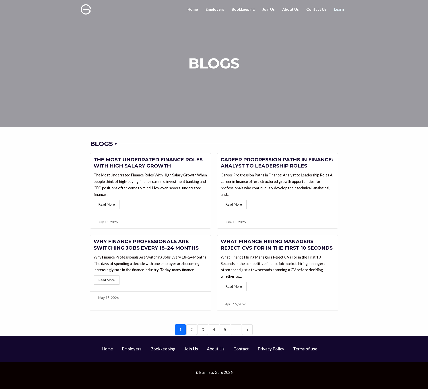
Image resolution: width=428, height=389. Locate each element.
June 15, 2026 (235, 222)
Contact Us (316, 9)
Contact (241, 348)
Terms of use (305, 348)
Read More (106, 204)
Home (192, 9)
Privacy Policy (271, 348)
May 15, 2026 (108, 297)
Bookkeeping (243, 9)
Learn (339, 9)
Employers (215, 9)
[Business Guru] (85, 8)
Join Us (268, 9)
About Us (290, 9)
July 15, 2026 (108, 222)
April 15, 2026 (235, 304)
